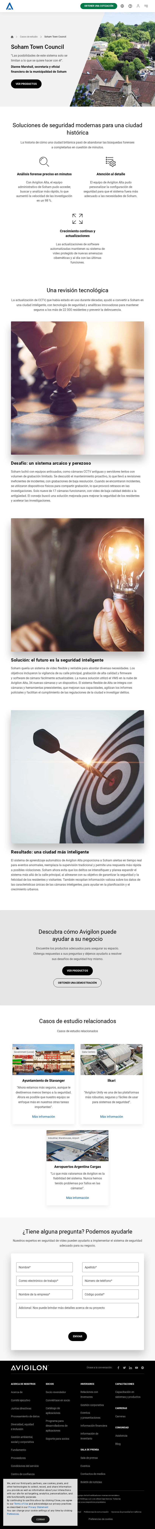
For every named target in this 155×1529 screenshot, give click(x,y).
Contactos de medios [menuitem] (93, 1473)
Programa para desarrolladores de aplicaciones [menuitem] (56, 1425)
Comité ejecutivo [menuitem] (20, 1400)
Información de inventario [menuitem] (89, 1436)
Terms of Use (21, 1504)
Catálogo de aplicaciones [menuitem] (53, 1411)
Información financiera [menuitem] (94, 1425)
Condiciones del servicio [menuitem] (25, 1465)
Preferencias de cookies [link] (101, 1519)
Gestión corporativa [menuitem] (92, 1405)
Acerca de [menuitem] (16, 1392)
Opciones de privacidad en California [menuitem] (126, 1512)
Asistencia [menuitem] (121, 1435)
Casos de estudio (29, 36)
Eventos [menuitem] (85, 1465)
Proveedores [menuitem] (18, 1458)
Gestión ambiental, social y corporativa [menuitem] (22, 1439)
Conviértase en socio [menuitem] (58, 1400)
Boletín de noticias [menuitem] (91, 1482)
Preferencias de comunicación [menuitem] (96, 1512)
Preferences (13, 1514)
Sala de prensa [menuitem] (89, 1457)
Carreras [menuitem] (120, 1416)
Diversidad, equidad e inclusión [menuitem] (22, 1427)
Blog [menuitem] (118, 1443)
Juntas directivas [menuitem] (21, 1408)
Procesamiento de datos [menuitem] (25, 1416)
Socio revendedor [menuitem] (56, 1392)
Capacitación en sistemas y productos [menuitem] (127, 1394)
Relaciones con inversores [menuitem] (89, 1394)
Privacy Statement (38, 1507)
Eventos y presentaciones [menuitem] (90, 1415)
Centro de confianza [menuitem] (23, 1474)
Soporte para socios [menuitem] (57, 1438)
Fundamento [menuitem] (18, 1449)
